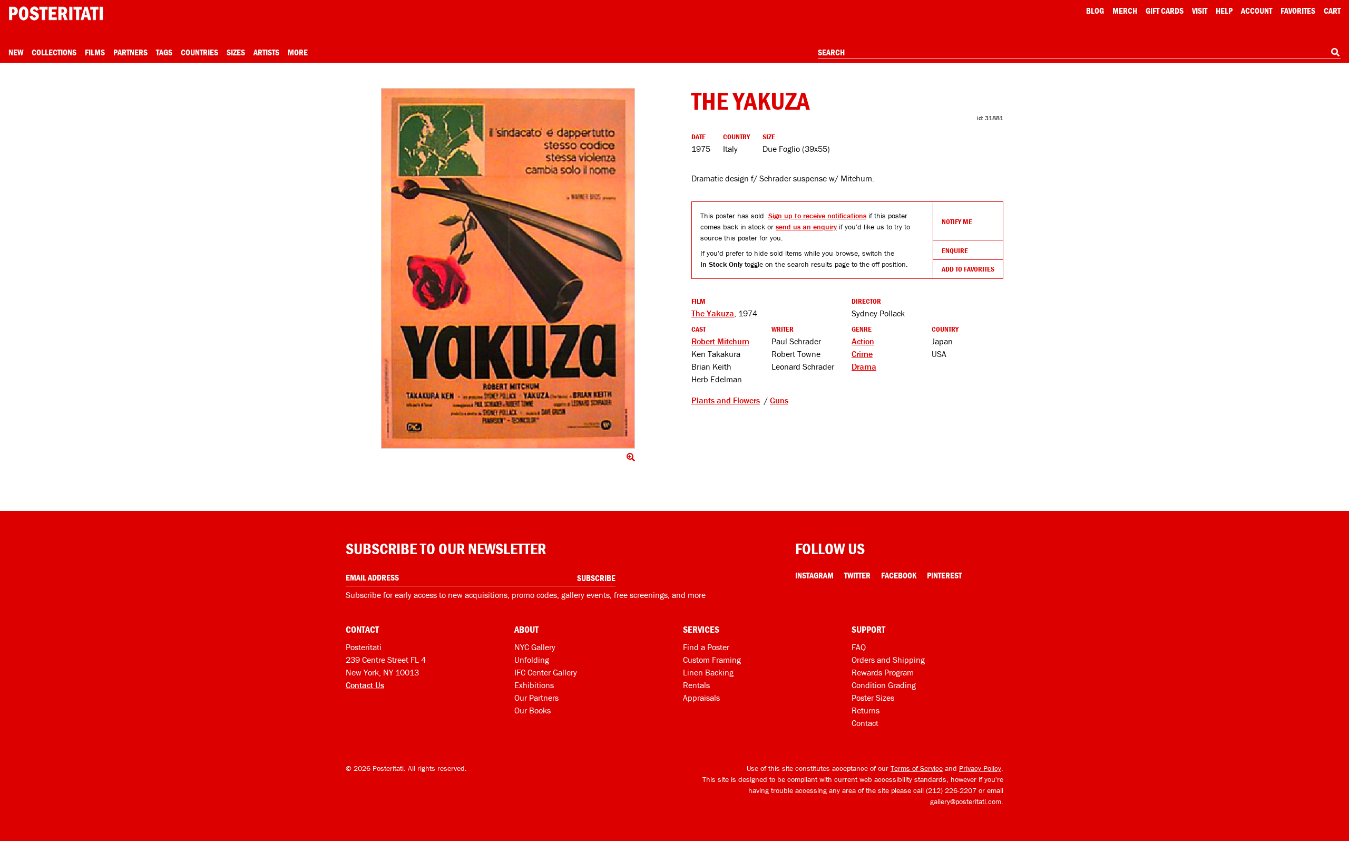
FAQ (859, 647)
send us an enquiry (806, 226)
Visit (1199, 10)
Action (863, 341)
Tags (164, 52)
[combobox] (1079, 52)
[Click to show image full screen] (508, 268)
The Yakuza (712, 313)
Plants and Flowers (725, 400)
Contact (865, 723)
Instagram (814, 575)
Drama (864, 366)
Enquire (955, 250)
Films (95, 52)
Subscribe (596, 578)
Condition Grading (884, 685)
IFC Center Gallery (545, 672)
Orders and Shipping (888, 659)
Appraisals (701, 697)
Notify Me (957, 221)
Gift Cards (1165, 10)
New (15, 52)
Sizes (236, 52)
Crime (862, 354)
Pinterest (944, 575)
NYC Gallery (534, 647)
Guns (779, 400)
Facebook (898, 575)
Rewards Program (883, 672)
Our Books (532, 710)
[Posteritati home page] (55, 13)
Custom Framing (712, 659)
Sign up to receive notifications (817, 215)
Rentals (696, 685)
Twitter (857, 575)
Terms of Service (917, 768)
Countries (199, 52)
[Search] (1335, 52)
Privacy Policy (980, 768)
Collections (54, 52)
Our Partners (536, 697)
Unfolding (531, 659)
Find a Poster (706, 647)
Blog (1095, 10)
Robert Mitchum (720, 341)
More (298, 52)
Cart (1332, 10)
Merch (1124, 10)
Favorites (1297, 10)
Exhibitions (534, 685)
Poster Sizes (873, 697)
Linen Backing (708, 672)
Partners (130, 52)
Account (1256, 10)
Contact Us (365, 685)
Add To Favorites (968, 269)
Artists (266, 52)
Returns (865, 710)
